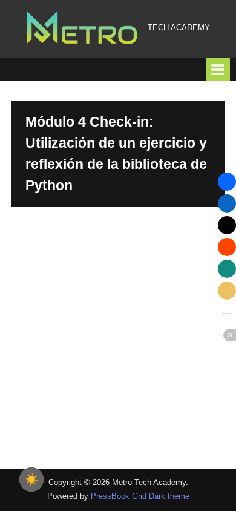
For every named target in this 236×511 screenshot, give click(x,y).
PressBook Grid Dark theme (140, 496)
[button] (227, 182)
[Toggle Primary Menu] (218, 69)
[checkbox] (31, 479)
